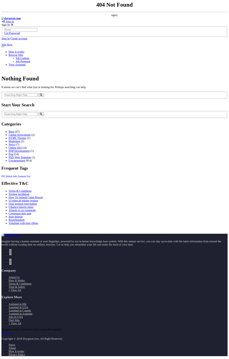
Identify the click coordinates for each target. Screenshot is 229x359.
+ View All (15, 290)
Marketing (14, 141)
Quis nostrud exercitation (23, 203)
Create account (18, 38)
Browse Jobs (16, 54)
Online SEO (16, 147)
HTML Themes (17, 138)
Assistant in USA (18, 307)
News (12, 144)
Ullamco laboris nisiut (21, 207)
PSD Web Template (20, 157)
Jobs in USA (16, 316)
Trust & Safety (17, 286)
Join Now (7, 44)
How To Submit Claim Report (26, 197)
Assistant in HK (18, 304)
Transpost (22, 176)
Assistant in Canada (20, 310)
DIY (3, 176)
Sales (15, 176)
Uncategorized (17, 160)
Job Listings (22, 58)
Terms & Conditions (20, 190)
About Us (14, 277)
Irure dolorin (16, 216)
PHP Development (19, 150)
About (12, 348)
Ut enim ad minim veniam (23, 200)
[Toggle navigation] (2, 46)
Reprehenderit (17, 219)
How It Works (17, 280)
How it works (16, 51)
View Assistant (17, 64)
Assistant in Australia (20, 313)
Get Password (12, 33)
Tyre (28, 176)
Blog (11, 131)
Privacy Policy (17, 354)
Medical (9, 176)
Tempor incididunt (19, 194)
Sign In (9, 21)
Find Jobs (14, 320)
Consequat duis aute (20, 213)
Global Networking (20, 134)
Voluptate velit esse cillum (23, 223)
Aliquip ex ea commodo (22, 210)
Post (11, 154)
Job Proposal (23, 61)
